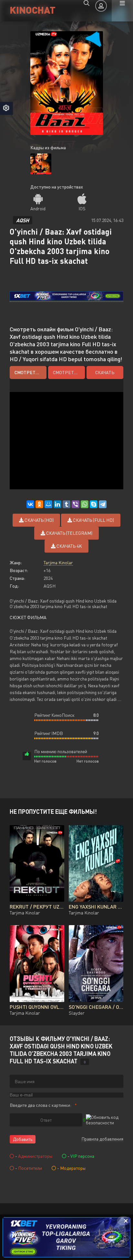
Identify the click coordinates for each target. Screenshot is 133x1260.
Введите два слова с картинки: (40, 1105)
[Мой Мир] (48, 504)
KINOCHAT (33, 10)
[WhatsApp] (84, 504)
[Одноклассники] (39, 504)
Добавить (22, 1139)
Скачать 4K (69, 546)
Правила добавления (102, 1139)
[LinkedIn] (57, 504)
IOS (82, 208)
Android (38, 208)
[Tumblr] (66, 504)
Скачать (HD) (39, 520)
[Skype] (93, 504)
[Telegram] (103, 504)
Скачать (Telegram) (68, 533)
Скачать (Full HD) (93, 520)
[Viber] (75, 504)
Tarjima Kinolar (58, 562)
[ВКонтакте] (30, 504)
